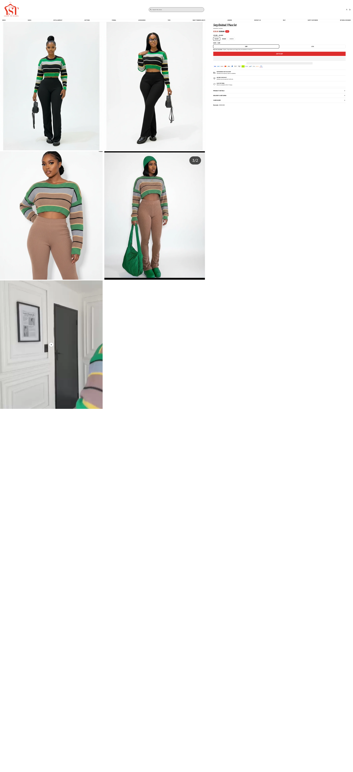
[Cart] (349, 9)
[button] (279, 59)
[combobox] (176, 9)
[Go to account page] (346, 9)
